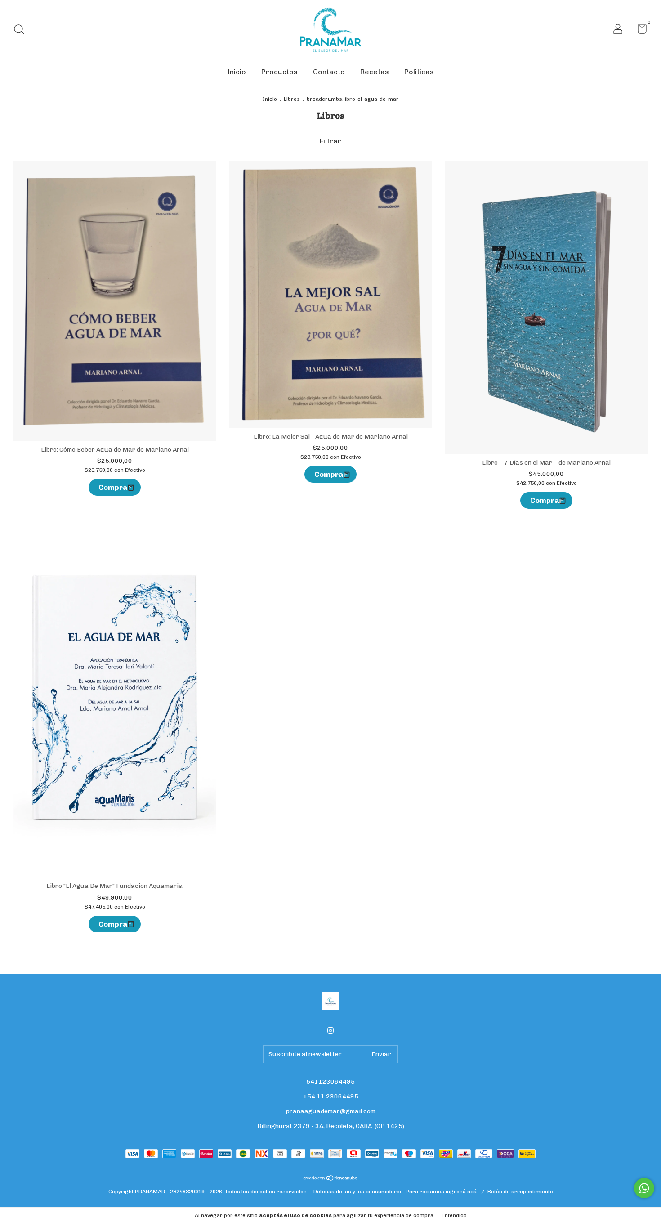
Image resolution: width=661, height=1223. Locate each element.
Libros (292, 99)
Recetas (374, 71)
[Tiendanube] (331, 1178)
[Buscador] (22, 30)
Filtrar (330, 141)
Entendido (454, 1215)
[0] (639, 30)
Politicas (419, 71)
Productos (279, 71)
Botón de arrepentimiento (520, 1191)
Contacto (329, 71)
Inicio (236, 71)
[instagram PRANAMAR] (330, 1030)
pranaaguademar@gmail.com (330, 1111)
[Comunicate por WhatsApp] (644, 1188)
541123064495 (330, 1081)
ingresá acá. (462, 1191)
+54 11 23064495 (330, 1096)
